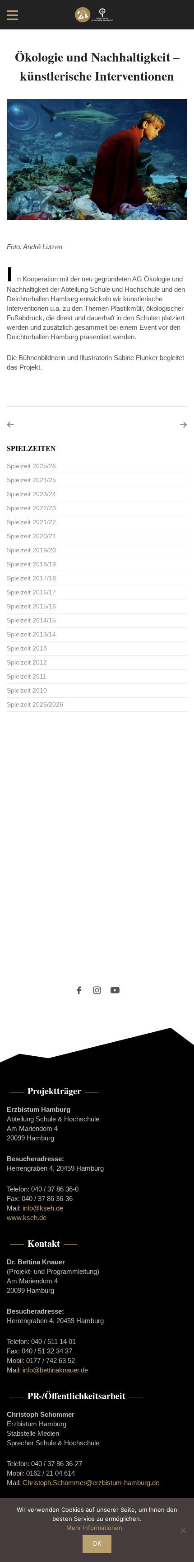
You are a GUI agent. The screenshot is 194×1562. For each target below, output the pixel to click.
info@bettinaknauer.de (55, 1370)
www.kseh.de (26, 1217)
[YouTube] (115, 990)
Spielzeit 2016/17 (31, 592)
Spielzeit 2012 (27, 662)
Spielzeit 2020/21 (31, 536)
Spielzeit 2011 (26, 676)
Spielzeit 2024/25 (31, 480)
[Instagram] (97, 990)
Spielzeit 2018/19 (31, 564)
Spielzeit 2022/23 (31, 508)
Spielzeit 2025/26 (31, 466)
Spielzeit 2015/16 (31, 606)
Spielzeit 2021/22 (31, 522)
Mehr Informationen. (95, 1527)
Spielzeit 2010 (27, 690)
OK (97, 1543)
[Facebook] (79, 990)
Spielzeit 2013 (27, 648)
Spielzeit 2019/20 (31, 550)
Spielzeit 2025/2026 (35, 704)
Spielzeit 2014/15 (31, 620)
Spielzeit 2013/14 (31, 634)
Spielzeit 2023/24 (31, 494)
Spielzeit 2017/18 (31, 578)
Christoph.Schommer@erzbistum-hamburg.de (91, 1482)
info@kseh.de (43, 1208)
